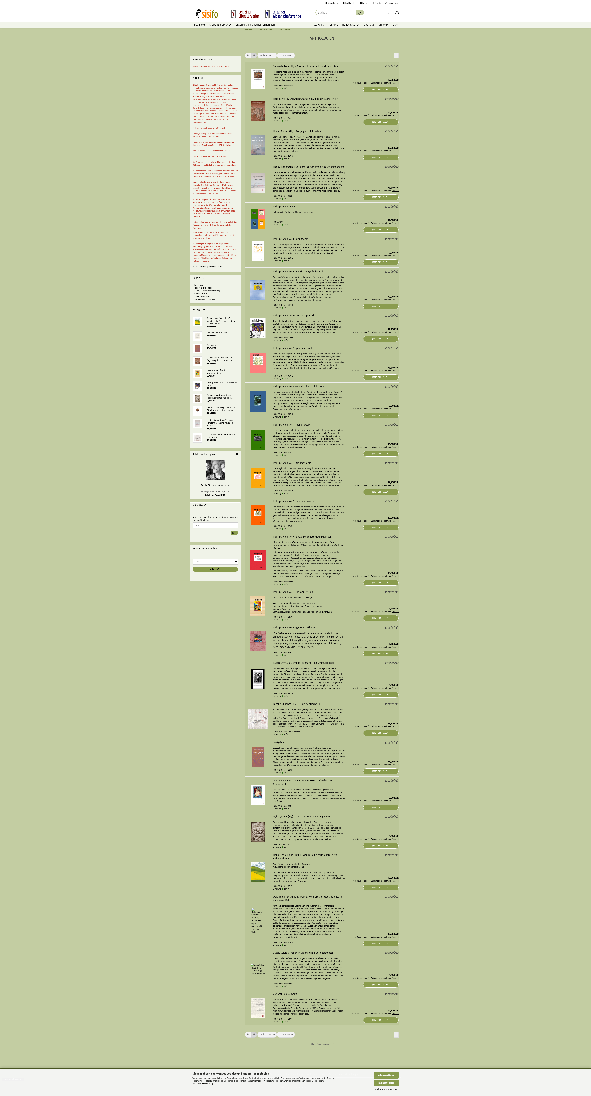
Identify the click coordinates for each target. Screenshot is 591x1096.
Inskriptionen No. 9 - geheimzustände (294, 627)
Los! (234, 533)
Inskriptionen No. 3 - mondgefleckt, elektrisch (298, 386)
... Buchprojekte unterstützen (204, 299)
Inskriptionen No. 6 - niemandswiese (293, 501)
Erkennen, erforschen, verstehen (255, 24)
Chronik (383, 24)
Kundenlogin (393, 3)
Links (396, 24)
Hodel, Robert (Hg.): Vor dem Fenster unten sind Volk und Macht (308, 166)
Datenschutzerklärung (202, 1084)
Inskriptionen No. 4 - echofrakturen (292, 424)
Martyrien (278, 742)
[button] (397, 12)
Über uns (369, 24)
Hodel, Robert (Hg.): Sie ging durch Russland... (298, 131)
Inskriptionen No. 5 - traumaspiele (292, 463)
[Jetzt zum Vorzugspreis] (237, 454)
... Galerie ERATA (200, 294)
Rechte (377, 3)
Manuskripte (332, 3)
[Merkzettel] (389, 12)
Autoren (319, 24)
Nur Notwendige (386, 1083)
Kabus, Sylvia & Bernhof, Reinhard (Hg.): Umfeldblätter (303, 662)
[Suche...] (360, 12)
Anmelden (215, 569)
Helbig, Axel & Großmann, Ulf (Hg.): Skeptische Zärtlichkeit (305, 98)
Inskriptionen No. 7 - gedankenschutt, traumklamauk (302, 536)
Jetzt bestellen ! (381, 89)
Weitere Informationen (386, 1089)
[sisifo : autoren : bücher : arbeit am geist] (248, 14)
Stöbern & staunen (220, 24)
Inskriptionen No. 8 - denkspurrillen (293, 592)
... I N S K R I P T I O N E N (203, 288)
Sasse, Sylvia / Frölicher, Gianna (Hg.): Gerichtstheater (303, 952)
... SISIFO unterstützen (202, 296)
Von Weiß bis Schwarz (285, 993)
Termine (333, 24)
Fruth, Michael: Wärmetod (215, 485)
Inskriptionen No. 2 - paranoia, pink (292, 348)
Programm (199, 24)
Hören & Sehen (350, 24)
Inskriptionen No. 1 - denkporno (290, 239)
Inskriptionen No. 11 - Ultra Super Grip (294, 315)
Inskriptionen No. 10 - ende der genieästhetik (298, 271)
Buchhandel (350, 3)
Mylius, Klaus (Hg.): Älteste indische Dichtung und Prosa (303, 816)
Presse (365, 3)
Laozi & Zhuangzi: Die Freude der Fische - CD (297, 704)
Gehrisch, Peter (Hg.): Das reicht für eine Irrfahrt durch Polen (306, 66)
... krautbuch (198, 285)
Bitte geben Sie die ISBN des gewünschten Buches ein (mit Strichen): (215, 518)
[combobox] (267, 56)
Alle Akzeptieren (386, 1075)
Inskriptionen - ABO (284, 206)
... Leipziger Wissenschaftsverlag (206, 291)
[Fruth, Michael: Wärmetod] (215, 470)
